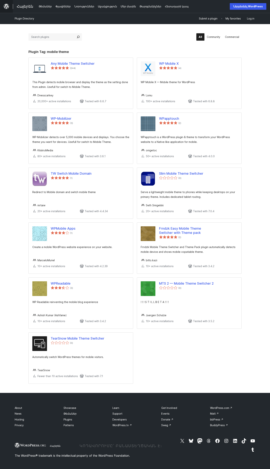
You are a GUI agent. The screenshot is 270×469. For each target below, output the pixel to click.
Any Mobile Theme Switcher (73, 63)
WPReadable (61, 283)
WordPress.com (221, 407)
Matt (214, 413)
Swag (166, 425)
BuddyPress (219, 425)
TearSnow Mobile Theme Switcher (77, 338)
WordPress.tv (122, 425)
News (18, 413)
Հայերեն (55, 445)
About (18, 407)
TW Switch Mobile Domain (71, 173)
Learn (115, 407)
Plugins (68, 419)
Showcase (70, 407)
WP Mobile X (169, 63)
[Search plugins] (78, 37)
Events (165, 413)
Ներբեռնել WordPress (248, 6)
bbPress (216, 419)
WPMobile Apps (63, 228)
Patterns (69, 425)
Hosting (19, 419)
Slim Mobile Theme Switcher (181, 173)
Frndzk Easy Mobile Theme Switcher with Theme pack (180, 231)
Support (117, 413)
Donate (167, 419)
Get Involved (169, 407)
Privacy (19, 425)
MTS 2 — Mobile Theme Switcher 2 (186, 283)
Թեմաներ (70, 413)
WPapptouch (169, 118)
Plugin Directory (24, 18)
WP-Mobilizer (61, 118)
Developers (119, 419)
